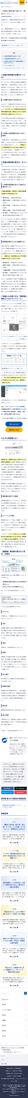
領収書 (15, 20)
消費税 (15, 698)
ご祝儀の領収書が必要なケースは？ (12, 56)
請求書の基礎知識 (6, 1049)
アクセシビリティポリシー (21, 1078)
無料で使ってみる (14, 430)
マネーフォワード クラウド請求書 (11, 304)
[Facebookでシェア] (7, 788)
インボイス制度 (6, 1010)
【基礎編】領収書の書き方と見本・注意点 (14, 68)
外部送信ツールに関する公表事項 (14, 1076)
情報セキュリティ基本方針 (11, 1070)
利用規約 (20, 1070)
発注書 (4, 1025)
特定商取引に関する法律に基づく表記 (14, 1073)
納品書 (4, 1031)
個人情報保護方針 (17, 1068)
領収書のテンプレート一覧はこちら (13, 45)
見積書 (19, 411)
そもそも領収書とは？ (9, 65)
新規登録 (22, 2)
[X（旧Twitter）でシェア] (20, 788)
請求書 (6, 414)
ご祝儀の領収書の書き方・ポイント (12, 58)
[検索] (25, 993)
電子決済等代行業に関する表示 (7, 1078)
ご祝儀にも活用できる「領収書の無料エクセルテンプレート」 (14, 62)
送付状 (4, 1036)
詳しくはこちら (14, 424)
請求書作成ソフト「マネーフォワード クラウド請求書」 (13, 1047)
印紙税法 (3, 719)
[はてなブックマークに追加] (7, 792)
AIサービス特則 (14, 1081)
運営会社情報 (9, 1068)
